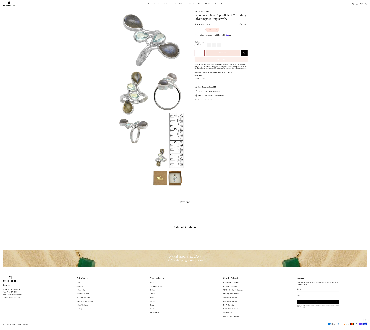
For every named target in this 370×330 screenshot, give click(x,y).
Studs (152, 305)
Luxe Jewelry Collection (231, 282)
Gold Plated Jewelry (230, 297)
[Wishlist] (361, 4)
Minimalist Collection (230, 286)
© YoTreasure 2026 (9, 324)
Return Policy (81, 290)
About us (80, 286)
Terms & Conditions (83, 297)
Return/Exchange (82, 305)
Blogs (78, 282)
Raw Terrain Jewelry (230, 301)
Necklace (153, 294)
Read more (199, 75)
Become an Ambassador (85, 301)
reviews (207, 24)
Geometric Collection (230, 309)
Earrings (152, 290)
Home (196, 11)
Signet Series (227, 312)
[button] (149, 4)
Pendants (153, 297)
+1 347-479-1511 (14, 297)
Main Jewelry (205, 11)
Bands (152, 309)
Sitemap (79, 309)
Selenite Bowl (154, 312)
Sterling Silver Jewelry (231, 294)
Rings (152, 282)
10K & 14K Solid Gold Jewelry (233, 290)
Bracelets (153, 301)
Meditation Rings (155, 286)
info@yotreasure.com (15, 294)
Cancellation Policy (83, 294)
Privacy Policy (329, 305)
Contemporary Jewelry (231, 316)
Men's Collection (229, 305)
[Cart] (366, 4)
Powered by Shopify (22, 324)
